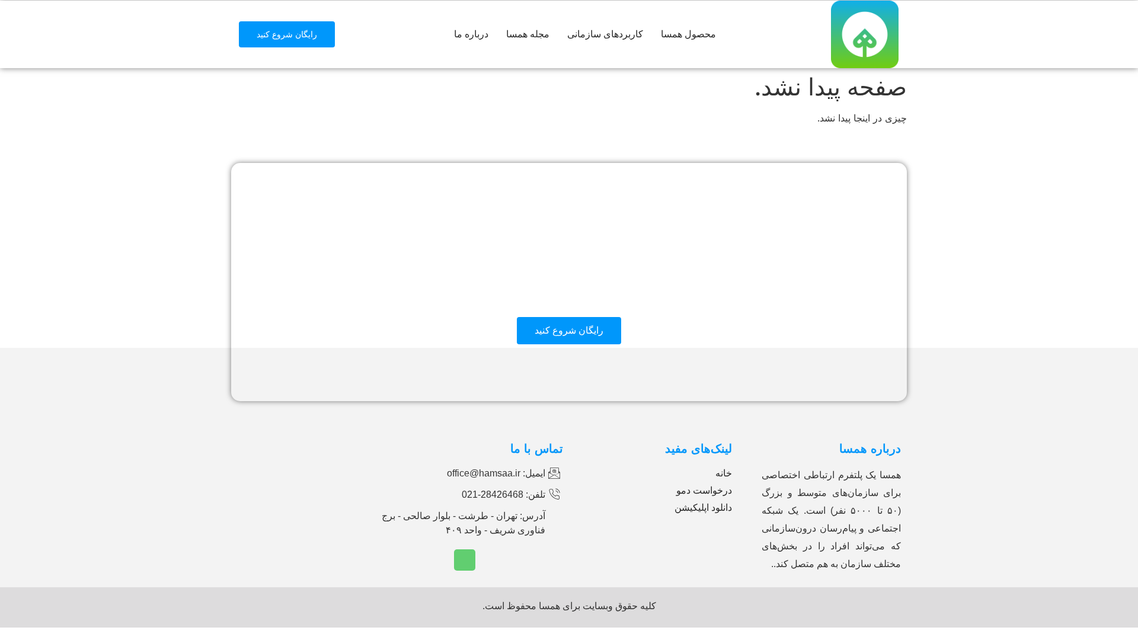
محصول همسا (688, 34)
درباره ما (471, 34)
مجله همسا (527, 34)
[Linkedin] (464, 560)
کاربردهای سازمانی (605, 34)
